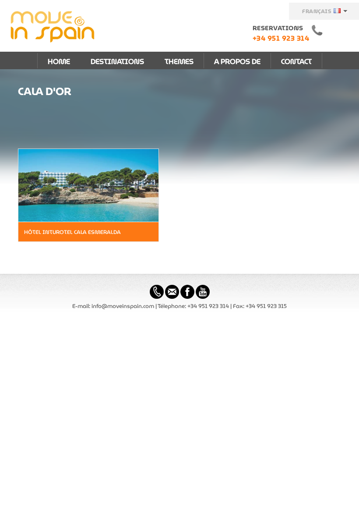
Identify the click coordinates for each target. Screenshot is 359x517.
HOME (59, 61)
